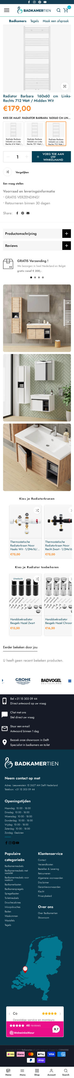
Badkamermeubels (14, 866)
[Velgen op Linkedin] (39, 2)
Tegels (34, 21)
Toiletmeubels (12, 898)
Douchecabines (13, 902)
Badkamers (17, 21)
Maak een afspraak (56, 21)
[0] (65, 10)
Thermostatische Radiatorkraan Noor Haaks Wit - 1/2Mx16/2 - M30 (25, 545)
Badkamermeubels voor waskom (17, 879)
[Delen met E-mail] (28, 213)
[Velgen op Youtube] (45, 2)
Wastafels (10, 920)
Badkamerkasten (13, 884)
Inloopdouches (12, 907)
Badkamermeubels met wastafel (16, 872)
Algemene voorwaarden (50, 878)
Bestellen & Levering (48, 869)
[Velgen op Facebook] (29, 2)
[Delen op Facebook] (17, 213)
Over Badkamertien (48, 913)
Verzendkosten (45, 864)
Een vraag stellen (13, 183)
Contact (42, 860)
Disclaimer (43, 882)
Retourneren (44, 873)
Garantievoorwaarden (49, 887)
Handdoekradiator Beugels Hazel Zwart (22, 621)
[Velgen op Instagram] (34, 2)
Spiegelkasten (12, 893)
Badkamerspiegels (14, 889)
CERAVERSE (64, 1049)
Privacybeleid (45, 896)
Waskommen (11, 916)
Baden (8, 911)
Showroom (43, 918)
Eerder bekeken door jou (20, 647)
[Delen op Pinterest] (22, 213)
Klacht (41, 891)
